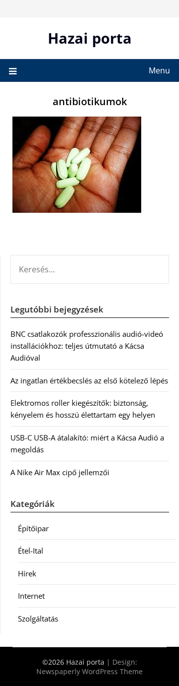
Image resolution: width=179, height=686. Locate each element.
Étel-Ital (30, 551)
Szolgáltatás (38, 619)
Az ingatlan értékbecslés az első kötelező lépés (89, 380)
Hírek (27, 573)
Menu (159, 70)
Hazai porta (90, 38)
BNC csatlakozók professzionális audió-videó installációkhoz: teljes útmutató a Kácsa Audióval (86, 346)
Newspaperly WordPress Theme (89, 671)
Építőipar (33, 528)
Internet (31, 596)
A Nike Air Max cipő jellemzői (59, 472)
